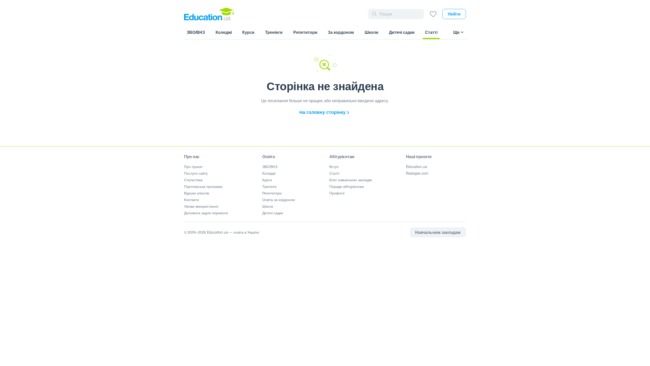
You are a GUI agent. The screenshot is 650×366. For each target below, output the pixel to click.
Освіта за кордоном (278, 199)
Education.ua (416, 166)
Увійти (454, 14)
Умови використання (201, 206)
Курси (267, 179)
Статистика (193, 179)
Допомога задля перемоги (206, 212)
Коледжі (268, 173)
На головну (322, 112)
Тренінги (269, 186)
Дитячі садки (272, 212)
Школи (267, 206)
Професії (337, 192)
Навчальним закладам (438, 232)
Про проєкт (193, 166)
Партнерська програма (203, 186)
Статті (334, 173)
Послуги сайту (196, 173)
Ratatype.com (417, 173)
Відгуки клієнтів (196, 192)
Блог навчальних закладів (350, 179)
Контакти (191, 199)
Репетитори (272, 192)
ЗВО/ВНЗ (269, 166)
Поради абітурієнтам (346, 186)
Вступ (334, 166)
